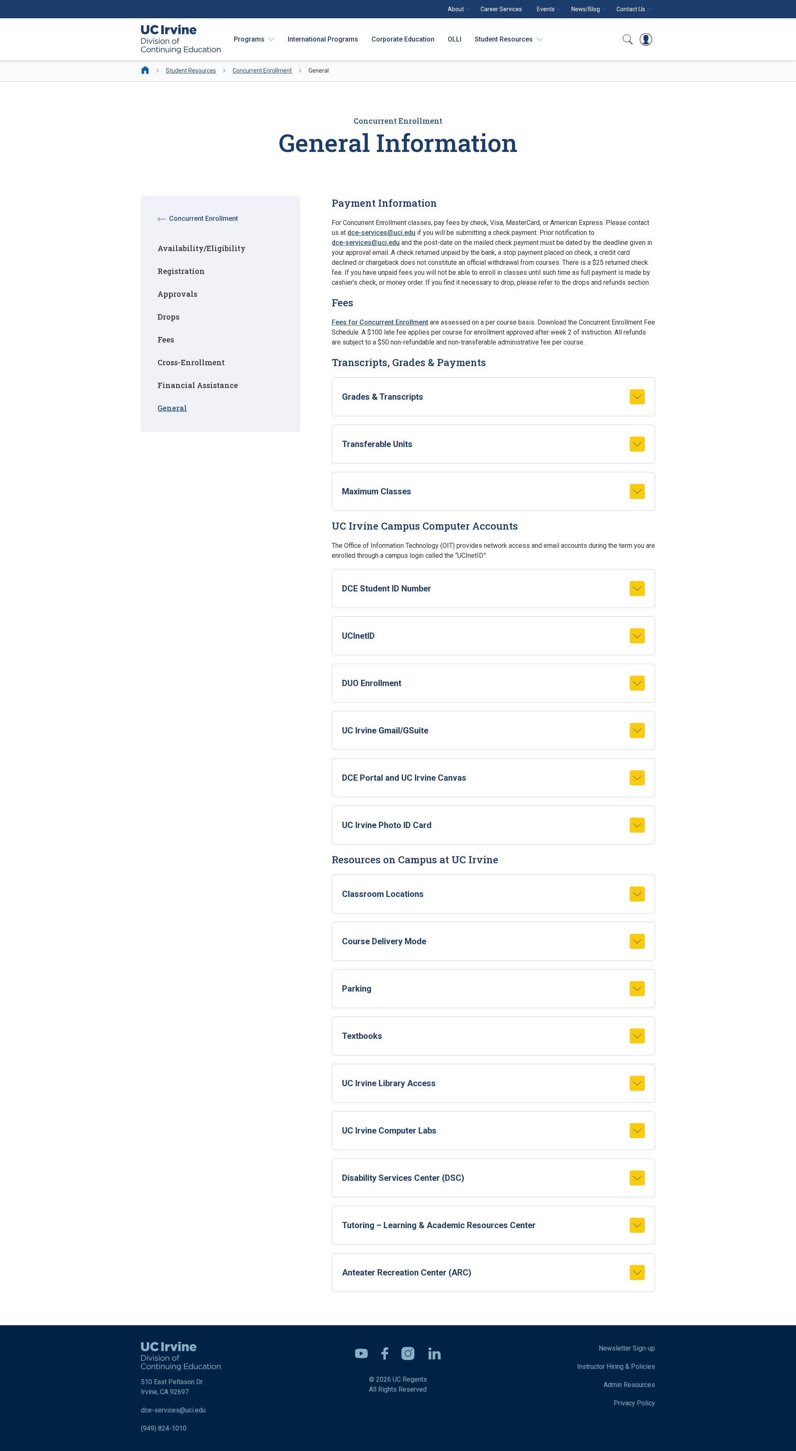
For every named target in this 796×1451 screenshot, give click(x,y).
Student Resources (191, 70)
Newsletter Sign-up (627, 1348)
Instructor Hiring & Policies (616, 1366)
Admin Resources (629, 1385)
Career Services (501, 9)
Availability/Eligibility (201, 248)
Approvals (177, 294)
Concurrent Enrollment (262, 70)
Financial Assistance (198, 385)
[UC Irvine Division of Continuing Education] (181, 39)
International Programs (323, 39)
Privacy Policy (634, 1403)
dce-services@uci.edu (381, 233)
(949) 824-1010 (164, 1428)
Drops (169, 317)
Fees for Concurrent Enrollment (380, 322)
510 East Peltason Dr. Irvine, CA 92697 (172, 1387)
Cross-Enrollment (191, 362)
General (172, 408)
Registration (181, 271)
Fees (166, 339)
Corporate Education (402, 39)
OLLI (454, 39)
